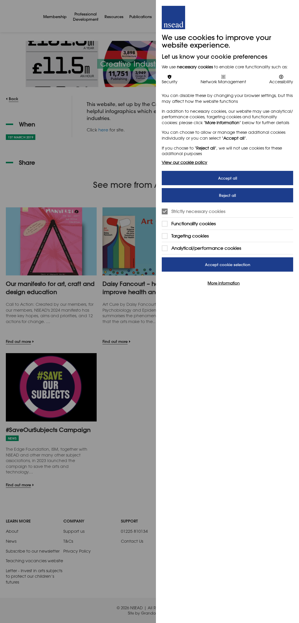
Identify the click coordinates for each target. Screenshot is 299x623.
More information (224, 282)
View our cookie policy (184, 162)
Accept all (227, 178)
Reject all (227, 195)
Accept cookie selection (227, 264)
